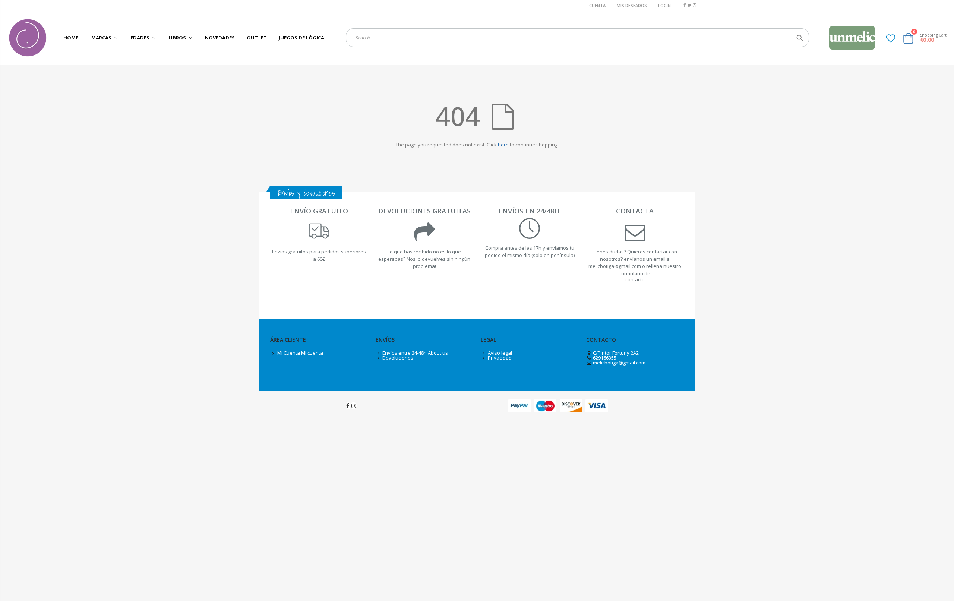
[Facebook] (684, 5)
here (503, 144)
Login (664, 5)
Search (799, 38)
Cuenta (597, 5)
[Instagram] (694, 5)
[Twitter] (689, 5)
